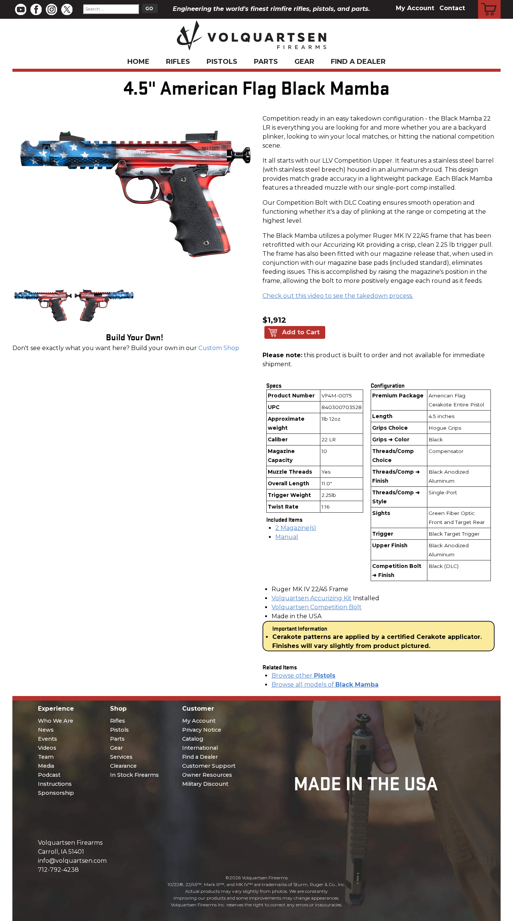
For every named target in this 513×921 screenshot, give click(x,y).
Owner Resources (207, 775)
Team (46, 756)
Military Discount (205, 784)
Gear (304, 61)
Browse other (303, 675)
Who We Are (55, 720)
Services (121, 756)
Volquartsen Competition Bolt (317, 607)
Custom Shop (218, 348)
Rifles (178, 61)
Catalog (192, 738)
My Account (415, 8)
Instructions (55, 784)
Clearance (123, 765)
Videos (47, 747)
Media (46, 765)
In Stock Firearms (134, 775)
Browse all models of (325, 684)
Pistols (222, 61)
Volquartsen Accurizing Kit (312, 598)
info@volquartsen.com (72, 860)
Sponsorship (56, 793)
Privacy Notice (201, 729)
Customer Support (208, 765)
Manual (286, 537)
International (200, 747)
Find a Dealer (358, 61)
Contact (452, 8)
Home (138, 61)
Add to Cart (301, 332)
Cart (489, 1)
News (46, 729)
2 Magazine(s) (295, 527)
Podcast (49, 775)
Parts (266, 61)
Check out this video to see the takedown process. (338, 295)
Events (47, 738)
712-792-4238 (58, 869)
